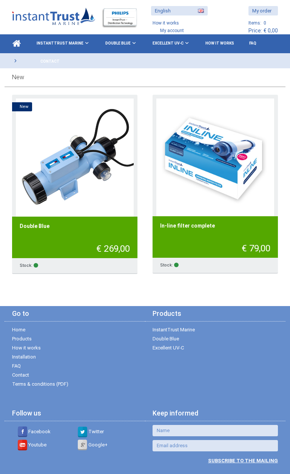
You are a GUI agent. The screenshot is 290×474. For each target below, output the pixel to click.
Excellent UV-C (168, 43)
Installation (24, 357)
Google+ (97, 445)
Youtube (36, 445)
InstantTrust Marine (60, 43)
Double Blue (118, 43)
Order (119, 265)
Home (18, 329)
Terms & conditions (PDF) (40, 384)
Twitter (95, 431)
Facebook (39, 431)
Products (22, 339)
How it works (219, 43)
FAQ (252, 43)
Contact (50, 61)
